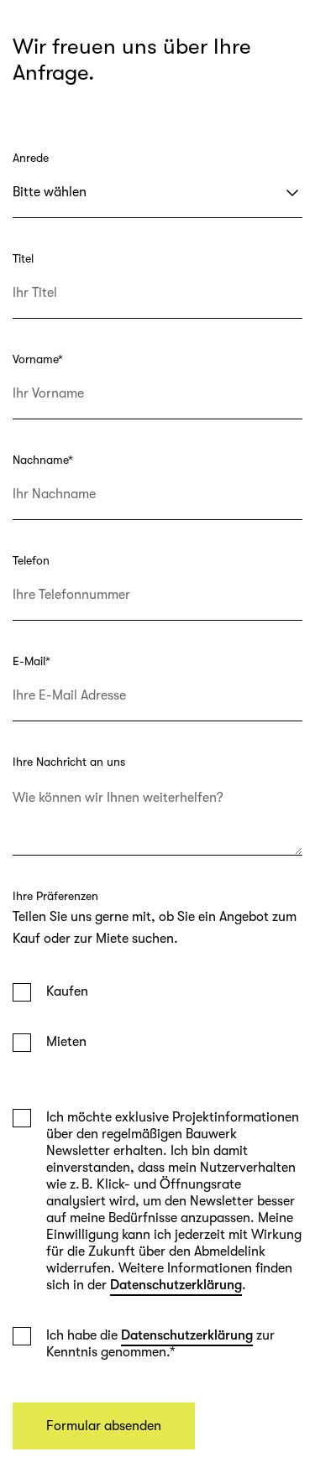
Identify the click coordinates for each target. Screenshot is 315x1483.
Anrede (31, 158)
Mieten (66, 1041)
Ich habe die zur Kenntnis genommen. (160, 1344)
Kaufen (67, 991)
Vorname (38, 359)
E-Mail (31, 661)
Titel (23, 258)
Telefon (31, 560)
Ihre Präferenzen (55, 896)
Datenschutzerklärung (176, 1285)
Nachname (43, 460)
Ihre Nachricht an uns (69, 762)
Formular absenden (103, 1426)
